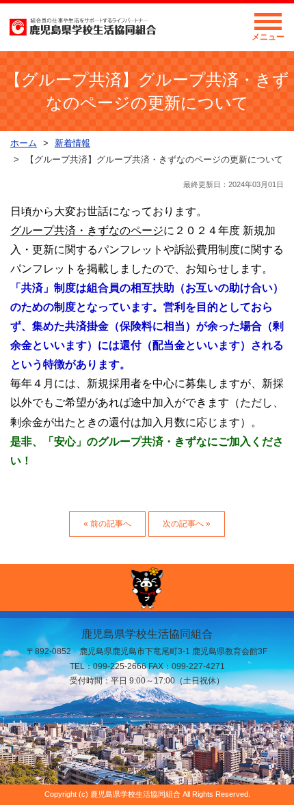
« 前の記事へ (107, 523)
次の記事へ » (187, 523)
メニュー (268, 37)
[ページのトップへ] (147, 587)
